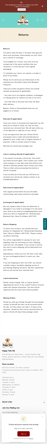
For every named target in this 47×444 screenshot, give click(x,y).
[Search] (37, 20)
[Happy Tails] (23, 20)
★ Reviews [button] (45, 224)
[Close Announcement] (42, 6)
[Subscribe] (44, 412)
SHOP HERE (21, 9)
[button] (3, 20)
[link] (23, 343)
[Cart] (42, 20)
